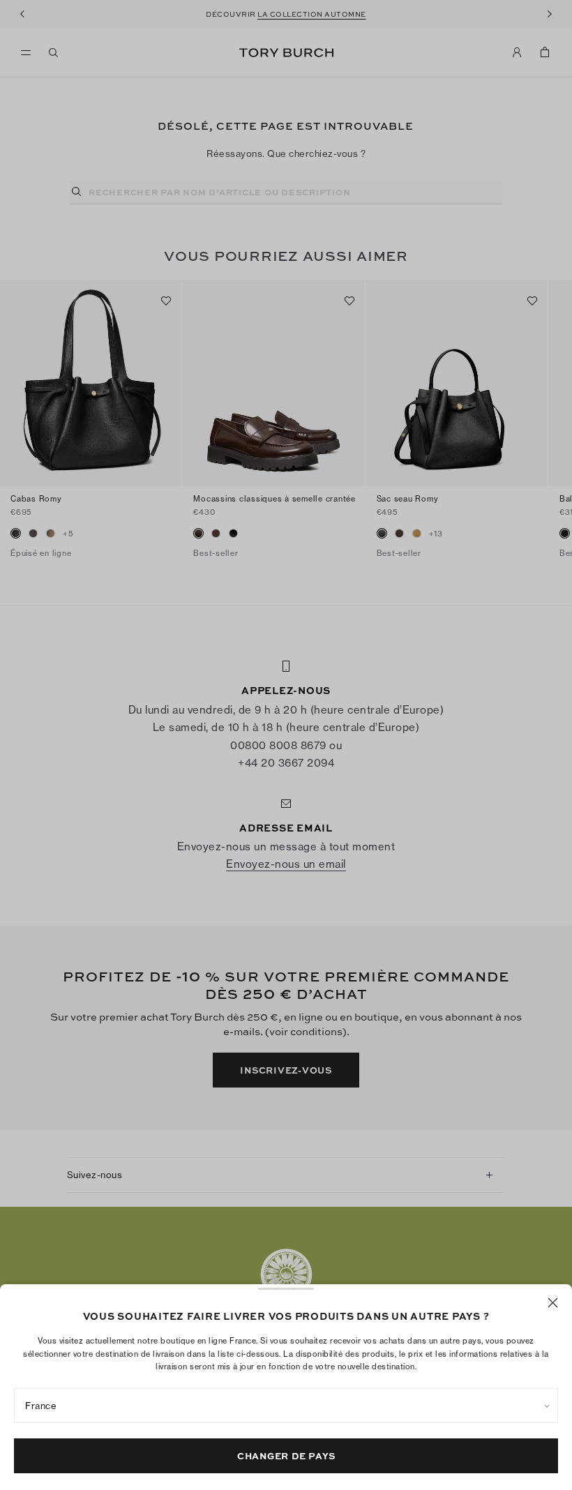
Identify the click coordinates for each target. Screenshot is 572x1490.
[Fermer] (553, 1303)
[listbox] (286, 1405)
